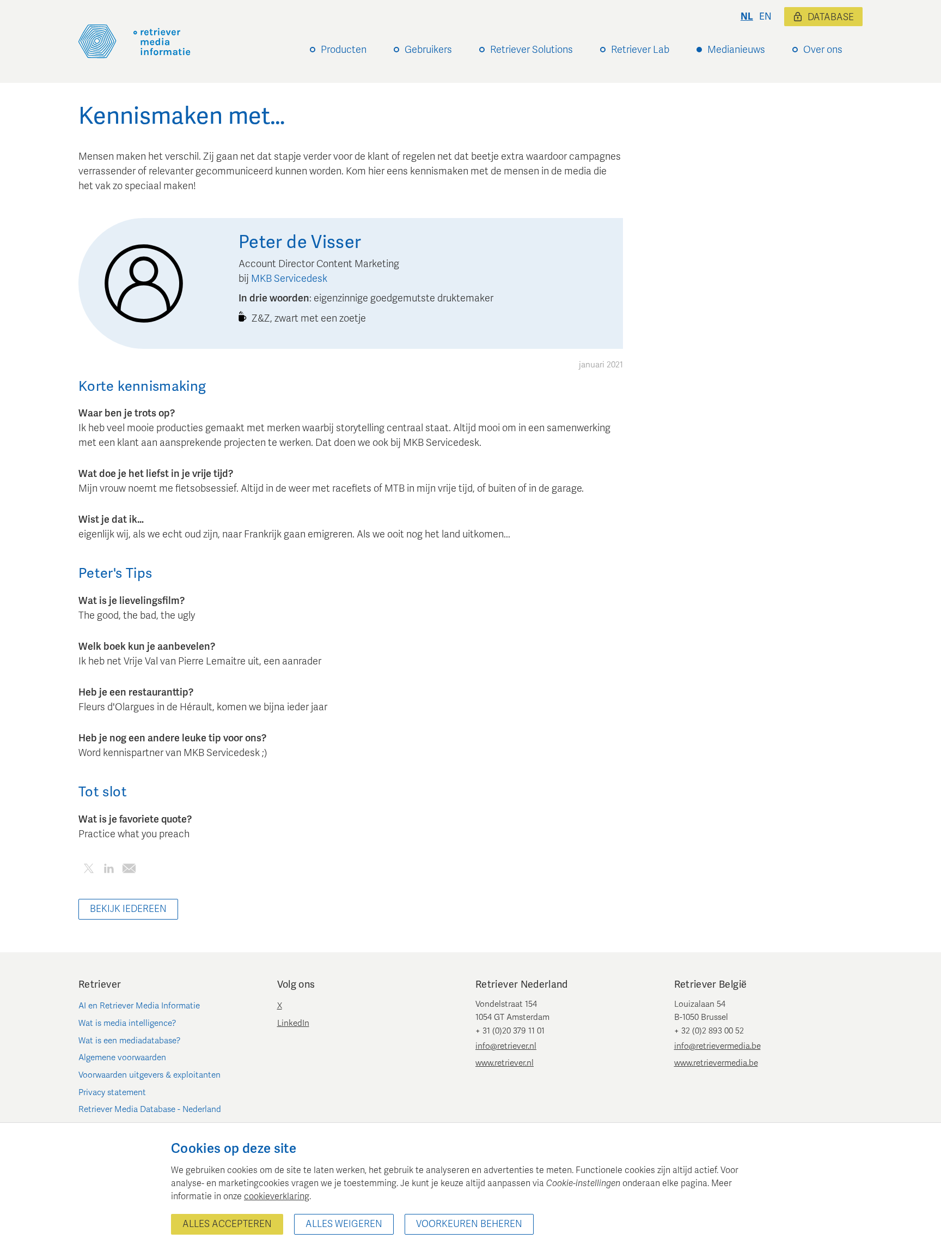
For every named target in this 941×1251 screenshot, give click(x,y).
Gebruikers (428, 50)
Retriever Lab (640, 50)
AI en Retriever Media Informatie (139, 1006)
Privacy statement (112, 1092)
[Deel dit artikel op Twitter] (88, 870)
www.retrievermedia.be (716, 1063)
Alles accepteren (227, 1224)
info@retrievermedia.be (717, 1046)
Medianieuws (736, 50)
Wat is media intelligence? (127, 1023)
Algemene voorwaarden (122, 1057)
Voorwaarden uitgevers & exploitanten (149, 1075)
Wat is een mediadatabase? (129, 1040)
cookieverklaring (276, 1196)
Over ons (822, 50)
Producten (343, 50)
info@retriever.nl (505, 1046)
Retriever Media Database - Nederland (149, 1109)
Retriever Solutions (531, 50)
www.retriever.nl (504, 1063)
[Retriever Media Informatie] (134, 41)
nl (747, 16)
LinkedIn (293, 1023)
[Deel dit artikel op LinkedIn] (109, 870)
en (765, 16)
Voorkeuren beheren (469, 1224)
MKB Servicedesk (289, 279)
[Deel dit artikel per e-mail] (129, 870)
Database (831, 17)
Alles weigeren (343, 1224)
